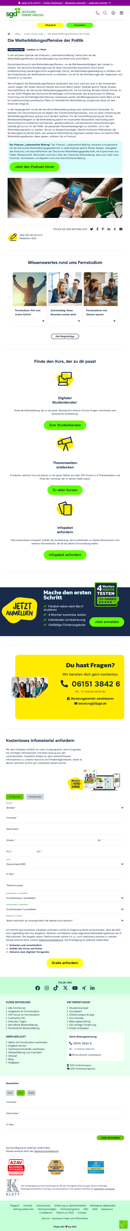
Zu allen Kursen (65, 490)
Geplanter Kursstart (14, 916)
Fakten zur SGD (65, 1212)
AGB (94, 1209)
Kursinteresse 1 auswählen (17, 893)
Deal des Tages (17, 1021)
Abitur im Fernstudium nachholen (28, 1042)
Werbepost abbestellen (103, 1205)
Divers (31, 1093)
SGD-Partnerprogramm (82, 1068)
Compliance (45, 1212)
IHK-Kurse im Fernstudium (23, 1014)
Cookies (82, 1212)
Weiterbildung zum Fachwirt (25, 1052)
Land (8, 859)
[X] (65, 988)
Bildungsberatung (79, 1021)
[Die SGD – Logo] (25, 13)
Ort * (39, 851)
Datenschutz (43, 1205)
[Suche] (105, 13)
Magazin (14, 1205)
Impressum (107, 1209)
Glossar (12, 1056)
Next (120, 301)
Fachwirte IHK (16, 1018)
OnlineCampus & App (81, 1014)
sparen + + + (64, 2)
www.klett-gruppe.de (104, 1189)
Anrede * (9, 803)
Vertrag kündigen (47, 1209)
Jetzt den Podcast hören (34, 167)
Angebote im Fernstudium (23, 1011)
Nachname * (13, 828)
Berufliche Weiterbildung (23, 1025)
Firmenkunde (35, 796)
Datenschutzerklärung (51, 939)
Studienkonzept (78, 1008)
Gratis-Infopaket (79, 1028)
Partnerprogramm (70, 1209)
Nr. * (100, 840)
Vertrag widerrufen (23, 1209)
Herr (21, 1093)
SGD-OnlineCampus (80, 1065)
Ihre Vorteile (76, 1018)
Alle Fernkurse (17, 1008)
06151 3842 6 (82, 1043)
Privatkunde (14, 796)
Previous (11, 301)
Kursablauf (75, 1011)
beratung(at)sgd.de (92, 703)
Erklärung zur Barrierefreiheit (70, 1205)
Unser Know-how (33, 33)
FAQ (86, 1209)
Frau (10, 1093)
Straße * (11, 840)
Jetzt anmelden (107, 622)
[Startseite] (9, 33)
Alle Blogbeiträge (65, 336)
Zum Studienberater (65, 425)
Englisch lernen (17, 1045)
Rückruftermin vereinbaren (86, 1054)
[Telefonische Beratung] (97, 13)
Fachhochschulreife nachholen (26, 1049)
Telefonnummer (14, 885)
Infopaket (50, 25)
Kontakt (28, 1205)
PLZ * (9, 851)
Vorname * (12, 817)
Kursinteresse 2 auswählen (17, 905)
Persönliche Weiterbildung (23, 1028)
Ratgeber (13, 1062)
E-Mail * (10, 874)
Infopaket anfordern (65, 555)
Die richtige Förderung (82, 1025)
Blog (17, 33)
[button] (91, 229)
